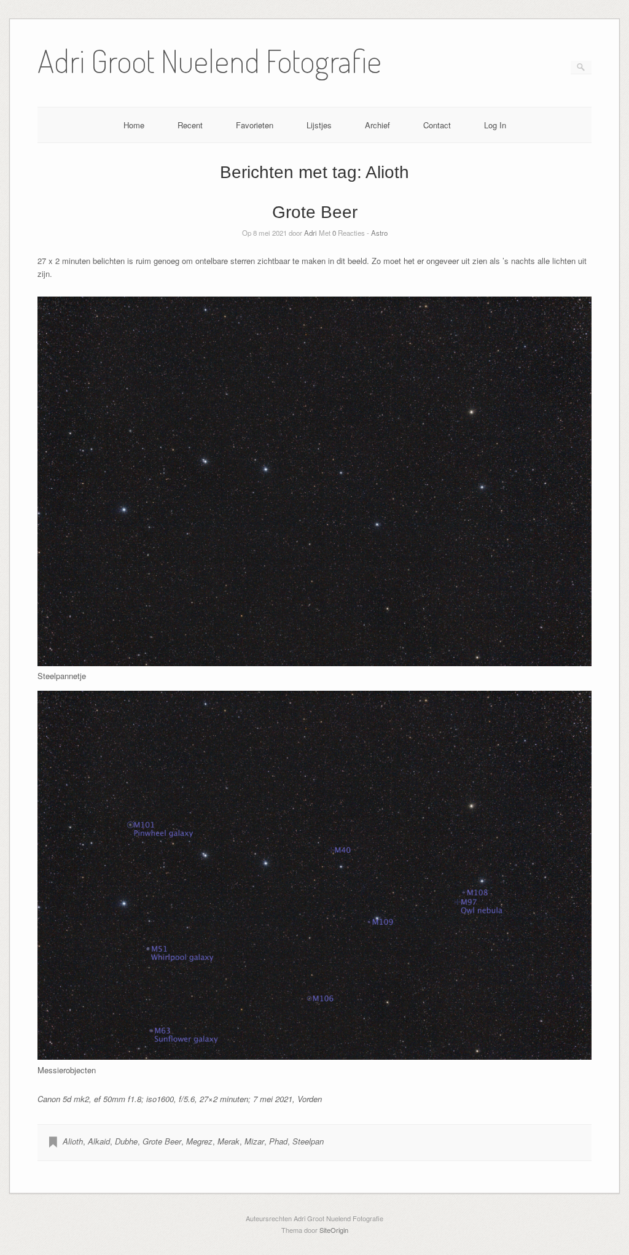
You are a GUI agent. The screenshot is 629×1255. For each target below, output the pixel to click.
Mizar (254, 1141)
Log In (495, 125)
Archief (377, 125)
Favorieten (254, 125)
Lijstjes (319, 125)
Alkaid (99, 1141)
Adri (310, 233)
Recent (190, 125)
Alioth (73, 1141)
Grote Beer (314, 212)
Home (133, 125)
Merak (228, 1141)
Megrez (199, 1141)
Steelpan (308, 1141)
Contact (437, 125)
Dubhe (126, 1141)
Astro (379, 233)
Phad (278, 1141)
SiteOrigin (333, 1230)
